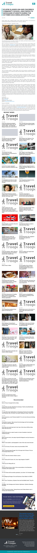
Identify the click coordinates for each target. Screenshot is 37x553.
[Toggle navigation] (33, 4)
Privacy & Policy (12, 546)
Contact (11, 545)
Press (5, 545)
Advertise (8, 545)
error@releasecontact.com (21, 107)
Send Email (6, 99)
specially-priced (12, 44)
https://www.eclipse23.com (9, 101)
